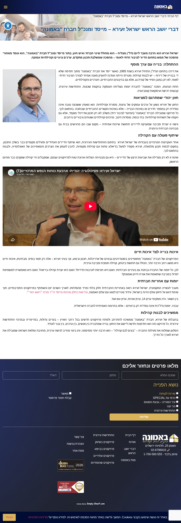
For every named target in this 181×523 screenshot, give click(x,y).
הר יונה (171, 406)
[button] (5, 7)
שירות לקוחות (167, 393)
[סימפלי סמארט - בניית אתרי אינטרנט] (90, 503)
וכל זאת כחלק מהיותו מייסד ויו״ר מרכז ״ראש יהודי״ (57, 292)
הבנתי (9, 517)
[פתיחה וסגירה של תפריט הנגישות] (8, 25)
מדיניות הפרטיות (38, 517)
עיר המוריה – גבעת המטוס (159, 402)
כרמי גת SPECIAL (164, 397)
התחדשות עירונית (164, 410)
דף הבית (173, 16)
